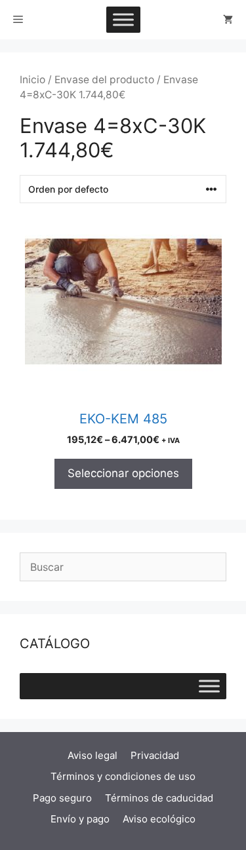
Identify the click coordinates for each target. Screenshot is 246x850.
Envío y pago (80, 819)
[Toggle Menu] (123, 19)
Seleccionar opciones (123, 473)
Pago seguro (62, 798)
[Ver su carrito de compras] (228, 19)
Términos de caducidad (159, 798)
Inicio (32, 79)
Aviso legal (92, 755)
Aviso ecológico (159, 819)
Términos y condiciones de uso (123, 776)
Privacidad (155, 755)
